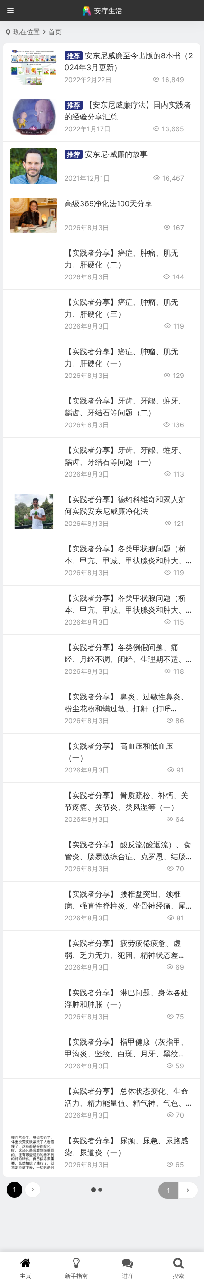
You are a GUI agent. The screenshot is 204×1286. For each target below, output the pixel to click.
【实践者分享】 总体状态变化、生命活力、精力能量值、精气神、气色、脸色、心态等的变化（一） (126, 1103)
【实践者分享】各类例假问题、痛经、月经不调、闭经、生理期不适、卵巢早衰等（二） (125, 659)
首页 (55, 32)
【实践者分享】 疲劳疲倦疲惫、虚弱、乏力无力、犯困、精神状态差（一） (123, 955)
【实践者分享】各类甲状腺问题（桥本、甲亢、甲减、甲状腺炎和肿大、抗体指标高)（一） (125, 609)
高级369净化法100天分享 (108, 203)
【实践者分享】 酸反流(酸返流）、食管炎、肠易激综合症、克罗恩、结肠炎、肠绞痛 (128, 856)
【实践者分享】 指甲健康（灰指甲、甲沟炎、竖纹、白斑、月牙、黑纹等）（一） (126, 1053)
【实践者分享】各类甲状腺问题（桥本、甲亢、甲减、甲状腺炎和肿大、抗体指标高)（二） (125, 560)
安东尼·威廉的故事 (116, 154)
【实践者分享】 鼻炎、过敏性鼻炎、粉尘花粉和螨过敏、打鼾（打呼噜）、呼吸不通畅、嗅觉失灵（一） (126, 708)
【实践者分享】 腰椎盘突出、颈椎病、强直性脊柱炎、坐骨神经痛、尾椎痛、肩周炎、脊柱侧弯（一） (125, 905)
